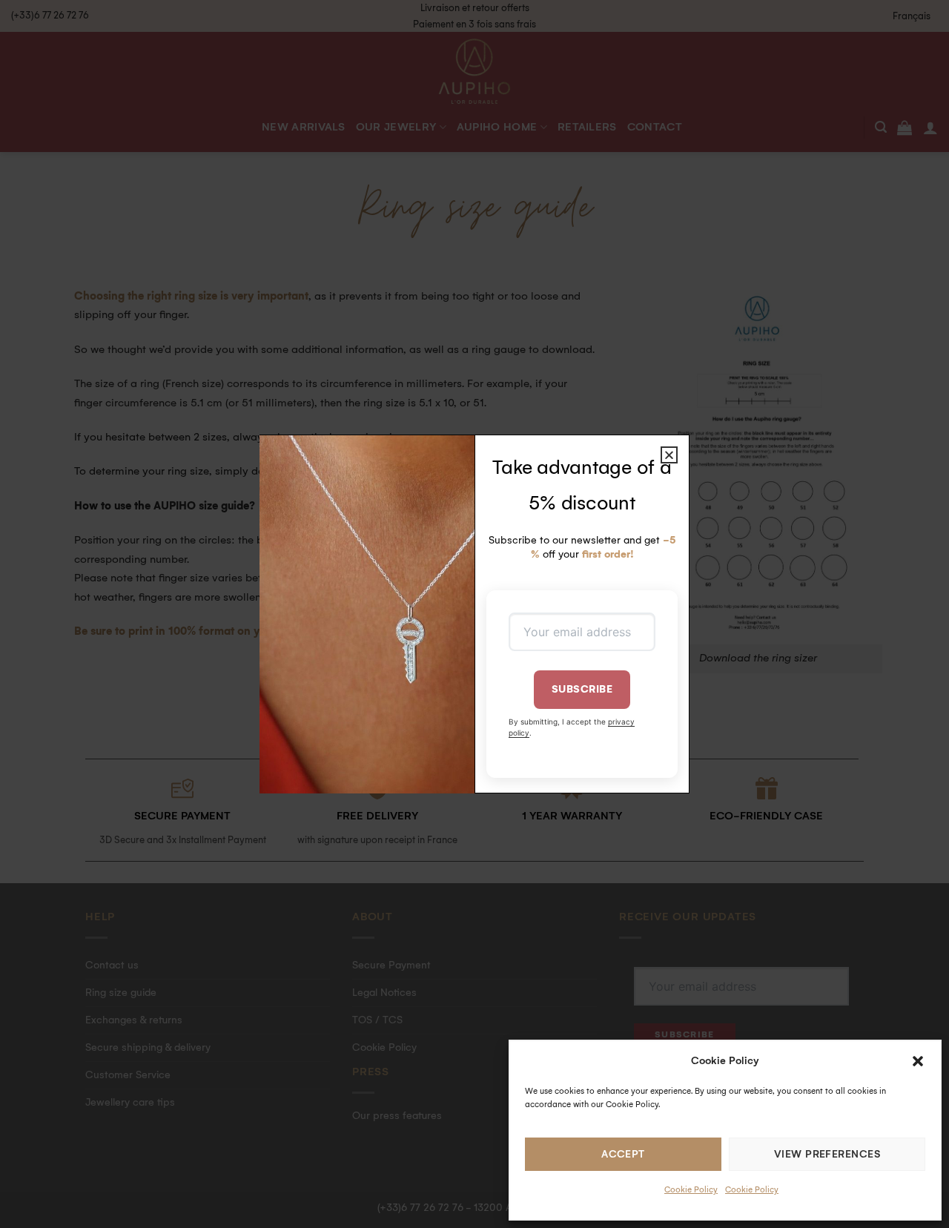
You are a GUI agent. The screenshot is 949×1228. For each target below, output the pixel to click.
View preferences (827, 1154)
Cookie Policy (691, 1190)
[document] (474, 614)
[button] (917, 1061)
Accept (623, 1154)
